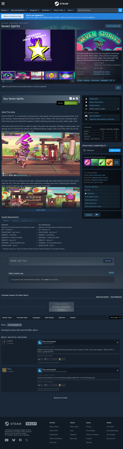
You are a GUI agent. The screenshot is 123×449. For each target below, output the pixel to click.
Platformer (87, 80)
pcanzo (10, 341)
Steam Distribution (55, 438)
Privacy (88, 427)
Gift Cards (53, 442)
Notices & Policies (92, 434)
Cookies (89, 438)
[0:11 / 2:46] (38, 50)
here (47, 279)
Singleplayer (104, 80)
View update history (91, 197)
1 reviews (10, 343)
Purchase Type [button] (22, 317)
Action (91, 175)
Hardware (73, 434)
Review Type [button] (6, 317)
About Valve (74, 427)
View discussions (90, 203)
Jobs (71, 431)
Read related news (91, 200)
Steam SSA (53, 431)
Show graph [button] (114, 317)
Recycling (73, 438)
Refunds (89, 442)
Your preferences (116, 297)
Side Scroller (95, 80)
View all (111, 272)
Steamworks (53, 434)
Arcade (80, 80)
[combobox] (97, 10)
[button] (5, 10)
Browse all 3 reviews (60, 398)
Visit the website (91, 187)
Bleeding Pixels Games (102, 72)
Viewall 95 (116, 162)
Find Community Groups (93, 206)
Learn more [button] (114, 150)
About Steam (54, 427)
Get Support (111, 434)
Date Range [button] (49, 317)
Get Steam (110, 427)
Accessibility (90, 431)
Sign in (4, 86)
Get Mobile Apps (112, 431)
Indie (103, 175)
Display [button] (72, 317)
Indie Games (14, 23)
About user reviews (102, 297)
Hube (9, 369)
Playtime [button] (62, 317)
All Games (4, 23)
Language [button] (36, 317)
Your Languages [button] (13, 325)
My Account (111, 438)
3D (111, 80)
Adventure (97, 175)
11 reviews (10, 371)
